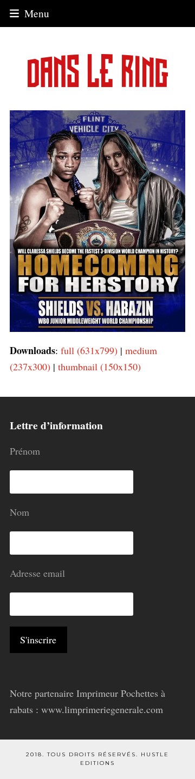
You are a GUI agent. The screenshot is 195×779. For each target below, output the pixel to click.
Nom (19, 511)
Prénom (25, 450)
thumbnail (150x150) (99, 366)
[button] (29, 13)
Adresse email (37, 573)
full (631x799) (89, 350)
